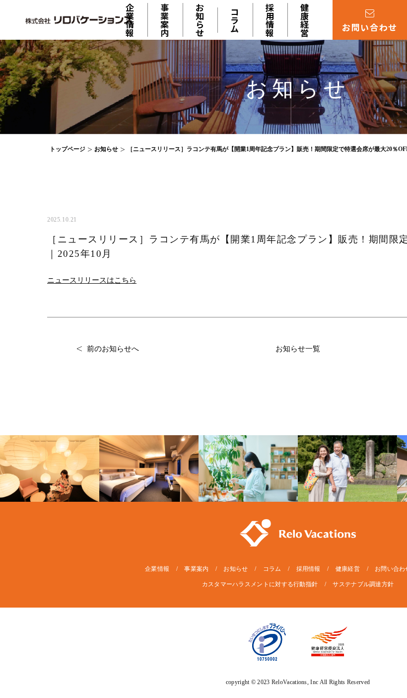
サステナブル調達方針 (363, 584)
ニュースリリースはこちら (91, 280)
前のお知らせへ (113, 349)
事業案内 (196, 568)
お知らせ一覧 (297, 349)
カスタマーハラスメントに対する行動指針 (260, 584)
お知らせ (200, 20)
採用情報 (270, 20)
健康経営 (305, 20)
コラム (235, 20)
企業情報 (131, 20)
